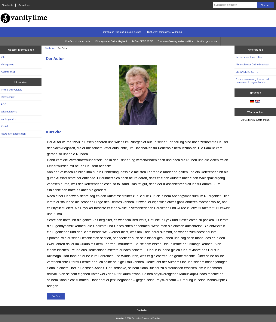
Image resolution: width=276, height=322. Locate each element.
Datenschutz (8, 97)
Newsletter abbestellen (13, 133)
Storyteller (136, 318)
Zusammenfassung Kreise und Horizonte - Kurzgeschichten (188, 41)
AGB (3, 104)
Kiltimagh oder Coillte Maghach (111, 41)
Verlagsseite (7, 64)
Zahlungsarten (8, 119)
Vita (3, 57)
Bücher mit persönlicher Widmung (164, 32)
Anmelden (24, 5)
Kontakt (5, 126)
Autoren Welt (8, 71)
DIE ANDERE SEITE (142, 41)
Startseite (7, 5)
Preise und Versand (11, 89)
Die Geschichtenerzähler (78, 41)
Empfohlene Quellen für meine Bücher (121, 32)
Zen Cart (156, 318)
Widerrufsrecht (9, 111)
